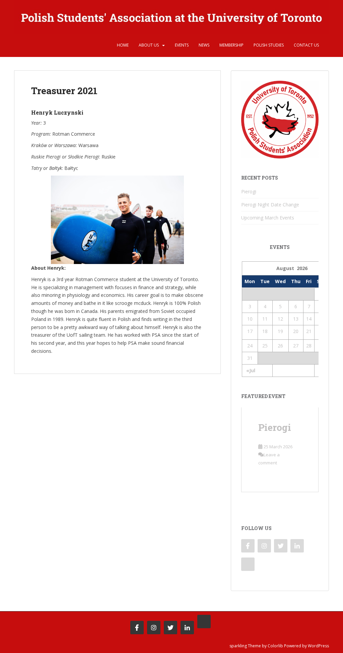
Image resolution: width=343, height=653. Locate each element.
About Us (149, 45)
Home (123, 45)
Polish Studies (269, 45)
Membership (231, 45)
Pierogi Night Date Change (270, 204)
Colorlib (275, 646)
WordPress (318, 646)
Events (182, 45)
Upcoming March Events (267, 217)
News (204, 45)
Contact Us (306, 45)
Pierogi (248, 191)
